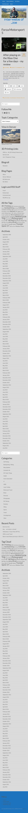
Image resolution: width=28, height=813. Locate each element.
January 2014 (6, 375)
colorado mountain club (7, 209)
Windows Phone (20, 226)
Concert (20, 209)
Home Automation (8, 478)
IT (15, 67)
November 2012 (7, 409)
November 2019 (7, 278)
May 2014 (5, 365)
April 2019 (5, 292)
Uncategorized (19, 67)
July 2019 (5, 285)
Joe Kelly (7, 67)
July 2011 (5, 448)
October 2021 (6, 239)
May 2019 (5, 290)
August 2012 (6, 416)
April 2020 (5, 266)
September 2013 (7, 385)
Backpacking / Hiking (9, 464)
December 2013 (7, 377)
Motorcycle (20, 215)
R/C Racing (6, 501)
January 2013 (6, 404)
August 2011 (6, 445)
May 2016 (5, 312)
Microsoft (18, 97)
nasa (7, 219)
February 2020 (6, 271)
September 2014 (7, 356)
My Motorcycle (6, 179)
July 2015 (5, 334)
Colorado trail (16, 209)
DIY (16, 211)
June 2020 (5, 261)
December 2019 (7, 275)
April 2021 (5, 244)
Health (5, 476)
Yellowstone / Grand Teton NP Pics (11, 531)
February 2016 (6, 317)
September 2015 (7, 329)
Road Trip (23, 220)
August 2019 (6, 283)
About (4, 174)
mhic (9, 215)
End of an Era (6, 526)
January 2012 (6, 433)
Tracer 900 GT (5, 224)
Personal (6, 495)
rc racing (10, 220)
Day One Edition (7, 97)
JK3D (5, 484)
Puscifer (3, 220)
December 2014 (7, 351)
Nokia (9, 219)
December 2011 (7, 436)
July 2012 (5, 419)
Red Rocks (17, 220)
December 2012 (7, 406)
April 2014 (5, 368)
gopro (19, 211)
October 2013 (6, 382)
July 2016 (5, 309)
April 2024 (5, 237)
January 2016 (6, 319)
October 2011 (6, 440)
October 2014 (6, 353)
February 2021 (6, 249)
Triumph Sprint (12, 224)
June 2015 (5, 336)
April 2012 (5, 426)
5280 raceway (14, 206)
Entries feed (6, 192)
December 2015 (7, 322)
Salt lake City (5, 222)
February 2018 (6, 302)
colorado (21, 208)
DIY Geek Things (8, 473)
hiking (6, 213)
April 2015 (5, 341)
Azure (3, 208)
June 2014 (5, 363)
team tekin (19, 222)
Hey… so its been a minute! (9, 529)
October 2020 (6, 254)
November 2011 (7, 438)
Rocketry (6, 504)
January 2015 (6, 348)
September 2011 (7, 443)
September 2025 (7, 234)
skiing (10, 222)
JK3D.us (15, 213)
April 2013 (5, 397)
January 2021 (6, 251)
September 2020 (7, 256)
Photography (17, 218)
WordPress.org (6, 197)
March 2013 (6, 399)
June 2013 (5, 392)
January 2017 (6, 307)
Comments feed (7, 195)
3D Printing (6, 206)
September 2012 (7, 414)
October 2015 (6, 326)
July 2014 (5, 360)
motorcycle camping (8, 217)
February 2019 (6, 297)
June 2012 (5, 421)
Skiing (5, 506)
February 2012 (6, 431)
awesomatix (21, 206)
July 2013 (5, 389)
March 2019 (6, 295)
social (14, 222)
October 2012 (6, 411)
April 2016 (5, 314)
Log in (4, 190)
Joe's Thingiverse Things (9, 157)
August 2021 (6, 242)
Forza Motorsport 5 (13, 97)
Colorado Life (7, 470)
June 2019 (5, 288)
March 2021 (6, 246)
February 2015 (6, 346)
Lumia (6, 215)
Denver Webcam (7, 177)
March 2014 (6, 370)
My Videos (5, 181)
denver (12, 211)
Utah (11, 226)
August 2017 (6, 305)
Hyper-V (10, 213)
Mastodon (5, 165)
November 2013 (7, 380)
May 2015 (5, 339)
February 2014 (6, 372)
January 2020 (6, 273)
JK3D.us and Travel (7, 534)
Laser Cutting (7, 487)
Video (5, 518)
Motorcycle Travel (8, 490)
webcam (13, 226)
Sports (5, 509)
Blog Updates (7, 467)
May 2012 (5, 423)
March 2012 (6, 428)
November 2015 (7, 324)
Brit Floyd (16, 208)
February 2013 (6, 402)
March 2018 (6, 300)
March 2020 (6, 268)
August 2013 (6, 387)
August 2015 (6, 331)
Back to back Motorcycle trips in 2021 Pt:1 (13, 536)
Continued (5, 79)
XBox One (23, 97)
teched (22, 222)
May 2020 (5, 263)
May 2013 (5, 394)
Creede (8, 211)
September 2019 (7, 280)
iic (12, 213)
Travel (5, 512)
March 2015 (6, 343)
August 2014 (6, 358)
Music (5, 492)
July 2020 (5, 258)
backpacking (9, 208)
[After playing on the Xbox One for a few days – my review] (14, 44)
